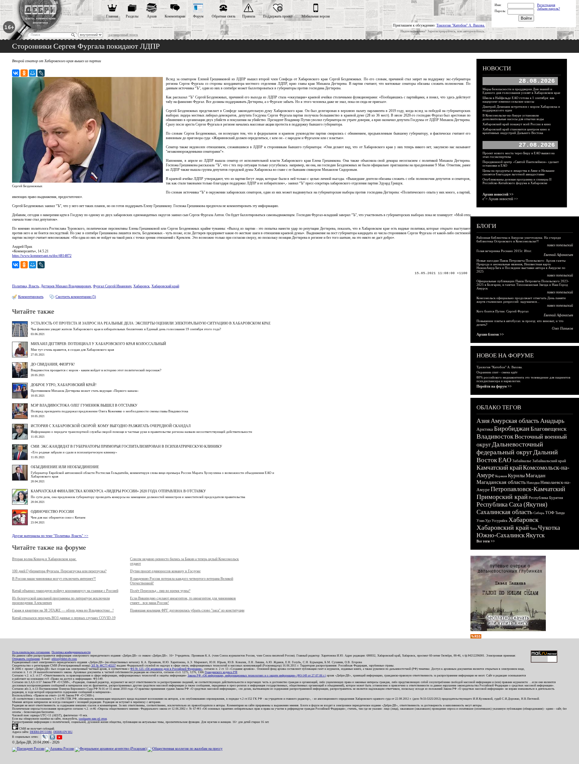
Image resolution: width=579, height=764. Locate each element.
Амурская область (515, 420)
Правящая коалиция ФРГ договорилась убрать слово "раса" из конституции (187, 610)
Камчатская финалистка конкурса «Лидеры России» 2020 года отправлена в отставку (118, 491)
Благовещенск (548, 428)
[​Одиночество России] (20, 524)
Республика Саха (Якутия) (511, 504)
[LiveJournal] (41, 73)
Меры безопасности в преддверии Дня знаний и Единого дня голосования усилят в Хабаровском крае (521, 90)
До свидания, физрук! (53, 364)
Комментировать (30, 297)
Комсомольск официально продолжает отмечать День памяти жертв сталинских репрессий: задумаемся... (521, 299)
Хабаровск (141, 286)
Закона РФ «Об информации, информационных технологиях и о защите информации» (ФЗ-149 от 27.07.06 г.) (257, 675)
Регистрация (546, 5)
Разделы (132, 16)
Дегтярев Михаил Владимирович (66, 286)
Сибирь (538, 513)
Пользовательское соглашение (31, 652)
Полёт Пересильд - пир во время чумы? (160, 591)
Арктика (484, 429)
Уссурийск (500, 521)
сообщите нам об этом (93, 718)
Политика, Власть (25, 286)
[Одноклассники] (24, 73)
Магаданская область (501, 482)
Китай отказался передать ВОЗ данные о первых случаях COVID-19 (63, 618)
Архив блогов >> (490, 334)
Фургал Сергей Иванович (112, 286)
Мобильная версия (316, 16)
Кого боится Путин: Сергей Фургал (502, 311)
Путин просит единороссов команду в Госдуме (165, 571)
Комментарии (175, 16)
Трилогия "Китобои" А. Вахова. (460, 25)
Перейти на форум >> (494, 386)
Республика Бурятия (546, 497)
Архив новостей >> (498, 194)
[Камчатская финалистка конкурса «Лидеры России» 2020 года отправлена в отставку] (20, 503)
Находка (533, 483)
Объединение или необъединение (65, 467)
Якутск (535, 535)
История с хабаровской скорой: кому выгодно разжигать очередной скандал (111, 426)
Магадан (536, 475)
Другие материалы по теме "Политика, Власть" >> (50, 536)
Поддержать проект (278, 16)
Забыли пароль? (548, 8)
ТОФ (549, 512)
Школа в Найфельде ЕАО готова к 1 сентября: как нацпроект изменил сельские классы (518, 99)
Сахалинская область (504, 512)
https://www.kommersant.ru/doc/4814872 (41, 256)
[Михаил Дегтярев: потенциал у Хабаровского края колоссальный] (20, 356)
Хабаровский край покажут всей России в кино (516, 124)
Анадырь (552, 420)
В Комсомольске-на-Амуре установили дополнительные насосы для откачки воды (513, 117)
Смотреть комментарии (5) (75, 297)
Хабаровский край (165, 286)
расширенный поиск (123, 35)
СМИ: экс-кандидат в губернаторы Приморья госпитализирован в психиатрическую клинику (126, 446)
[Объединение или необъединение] (20, 479)
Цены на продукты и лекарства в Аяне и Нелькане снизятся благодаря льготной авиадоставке (518, 172)
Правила (248, 16)
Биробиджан (512, 428)
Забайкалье (521, 461)
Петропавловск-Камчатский (528, 489)
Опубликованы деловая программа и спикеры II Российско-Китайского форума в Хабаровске (517, 181)
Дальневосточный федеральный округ (509, 448)
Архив (152, 16)
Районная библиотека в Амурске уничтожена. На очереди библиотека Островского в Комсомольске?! (518, 239)
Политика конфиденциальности (71, 652)
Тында (560, 513)
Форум (198, 16)
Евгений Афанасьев (558, 255)
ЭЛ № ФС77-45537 (103, 665)
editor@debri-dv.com (64, 658)
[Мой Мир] (32, 73)
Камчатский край (499, 467)
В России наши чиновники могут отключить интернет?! (54, 579)
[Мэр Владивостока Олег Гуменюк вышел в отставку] (20, 418)
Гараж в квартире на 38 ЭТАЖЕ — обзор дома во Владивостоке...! (63, 610)
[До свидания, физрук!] (20, 377)
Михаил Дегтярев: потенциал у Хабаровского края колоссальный (98, 344)
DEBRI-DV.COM (41, 732)
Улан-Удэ (483, 521)
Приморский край (502, 496)
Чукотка (549, 527)
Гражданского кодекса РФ (221, 672)
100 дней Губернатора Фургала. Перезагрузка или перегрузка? (59, 571)
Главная (112, 16)
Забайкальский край (549, 461)
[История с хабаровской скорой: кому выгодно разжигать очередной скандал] (20, 438)
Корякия (501, 476)
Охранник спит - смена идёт (496, 372)
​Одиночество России (52, 512)
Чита (533, 528)
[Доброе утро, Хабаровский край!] (20, 397)
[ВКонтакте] (15, 73)
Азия (483, 420)
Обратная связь (223, 16)
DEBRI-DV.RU (62, 732)
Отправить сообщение (26, 658)
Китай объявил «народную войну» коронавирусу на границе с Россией (65, 591)
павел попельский (560, 245)
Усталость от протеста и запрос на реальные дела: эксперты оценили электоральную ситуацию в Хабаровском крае (151, 323)
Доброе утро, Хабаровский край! (63, 385)
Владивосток (495, 436)
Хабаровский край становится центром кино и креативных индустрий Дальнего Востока (516, 131)
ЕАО (504, 460)
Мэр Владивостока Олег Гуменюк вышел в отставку (84, 405)
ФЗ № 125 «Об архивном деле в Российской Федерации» (166, 668)
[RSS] (475, 637)
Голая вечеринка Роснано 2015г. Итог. (504, 251)
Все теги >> (485, 541)
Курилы (516, 475)
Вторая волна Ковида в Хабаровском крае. (44, 559)
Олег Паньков (562, 328)
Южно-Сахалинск (500, 535)
